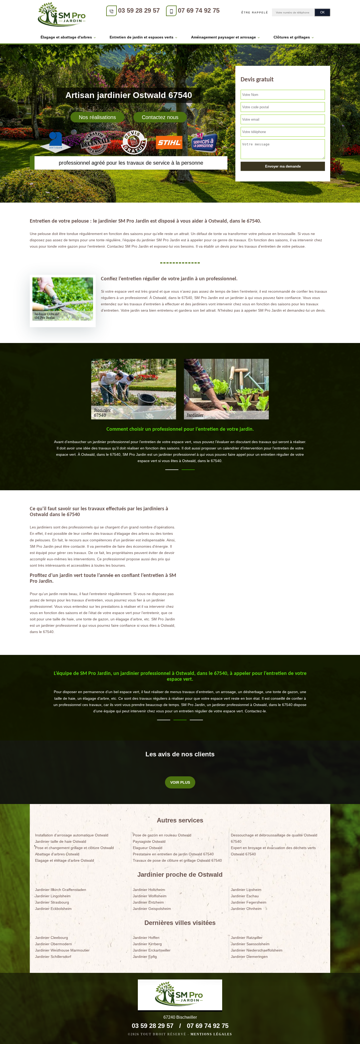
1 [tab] (171, 469)
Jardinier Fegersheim (248, 902)
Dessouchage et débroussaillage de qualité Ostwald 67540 (274, 838)
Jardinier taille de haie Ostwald (60, 841)
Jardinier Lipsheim (246, 890)
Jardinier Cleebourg (51, 937)
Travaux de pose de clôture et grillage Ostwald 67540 (177, 860)
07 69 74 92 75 (199, 10)
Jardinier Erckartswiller (152, 950)
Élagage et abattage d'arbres (66, 37)
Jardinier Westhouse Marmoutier (62, 950)
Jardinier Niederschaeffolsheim (257, 950)
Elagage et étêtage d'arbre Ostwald (64, 860)
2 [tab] (188, 469)
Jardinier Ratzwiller (246, 937)
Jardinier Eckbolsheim (53, 908)
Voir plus (180, 782)
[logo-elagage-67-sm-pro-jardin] (63, 15)
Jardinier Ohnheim (246, 908)
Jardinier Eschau (245, 896)
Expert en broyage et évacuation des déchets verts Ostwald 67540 (273, 851)
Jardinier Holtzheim (149, 890)
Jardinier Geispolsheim (152, 908)
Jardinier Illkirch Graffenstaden (60, 890)
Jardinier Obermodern (53, 944)
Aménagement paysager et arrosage (223, 37)
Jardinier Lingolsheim (53, 896)
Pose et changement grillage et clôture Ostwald (74, 848)
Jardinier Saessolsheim (250, 944)
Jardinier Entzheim (148, 902)
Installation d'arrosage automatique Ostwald (71, 835)
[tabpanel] (180, 447)
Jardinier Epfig (145, 956)
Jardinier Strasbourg (52, 902)
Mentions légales (211, 1034)
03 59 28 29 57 (139, 10)
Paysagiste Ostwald (149, 841)
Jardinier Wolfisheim (150, 896)
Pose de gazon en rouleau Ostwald (162, 835)
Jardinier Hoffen (146, 937)
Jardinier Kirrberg (147, 944)
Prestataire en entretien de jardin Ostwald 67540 (173, 854)
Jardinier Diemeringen (249, 956)
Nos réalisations (97, 117)
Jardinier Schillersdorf (53, 956)
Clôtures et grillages (292, 37)
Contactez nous (160, 117)
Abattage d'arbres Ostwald (57, 854)
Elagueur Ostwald (147, 848)
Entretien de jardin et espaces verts (141, 37)
